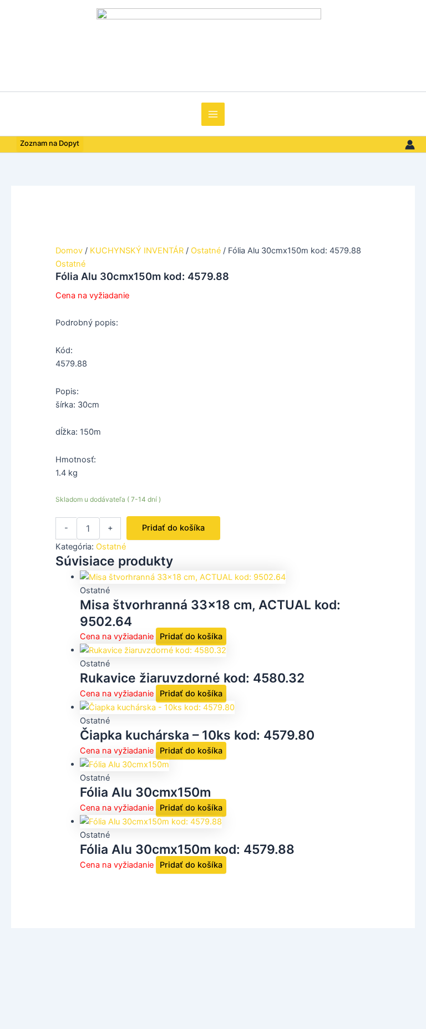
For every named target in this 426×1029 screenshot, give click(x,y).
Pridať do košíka (173, 528)
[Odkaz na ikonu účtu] (410, 145)
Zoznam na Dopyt (49, 143)
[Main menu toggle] (213, 114)
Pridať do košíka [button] (191, 636)
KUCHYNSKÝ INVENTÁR (137, 251)
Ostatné (206, 251)
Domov (69, 251)
